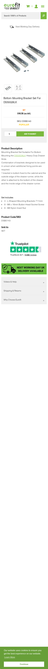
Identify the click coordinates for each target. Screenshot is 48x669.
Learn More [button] (9, 657)
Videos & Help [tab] (10, 281)
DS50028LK (20, 155)
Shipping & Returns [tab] (12, 290)
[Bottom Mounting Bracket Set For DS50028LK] (8, 88)
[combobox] (21, 15)
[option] (8, 88)
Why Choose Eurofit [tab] (12, 299)
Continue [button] (24, 664)
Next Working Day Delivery (28, 26)
